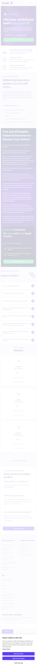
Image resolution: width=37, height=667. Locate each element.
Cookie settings (18, 663)
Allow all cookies (18, 654)
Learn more (6, 649)
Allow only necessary (19, 658)
